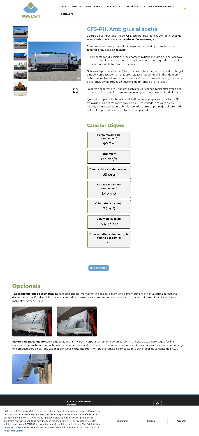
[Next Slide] (75, 61)
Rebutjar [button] (151, 420)
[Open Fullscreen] (75, 90)
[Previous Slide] (34, 61)
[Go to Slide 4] (20, 66)
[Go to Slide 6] (20, 85)
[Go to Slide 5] (20, 75)
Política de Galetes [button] (13, 430)
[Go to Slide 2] (20, 43)
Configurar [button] (122, 420)
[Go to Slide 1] (20, 32)
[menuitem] (63, 6)
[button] (30, 10)
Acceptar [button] (181, 420)
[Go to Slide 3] (20, 55)
